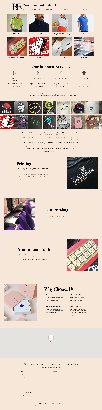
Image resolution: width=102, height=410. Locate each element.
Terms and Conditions (43, 403)
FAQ (53, 403)
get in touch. (56, 151)
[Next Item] (99, 114)
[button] (27, 392)
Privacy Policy (60, 403)
